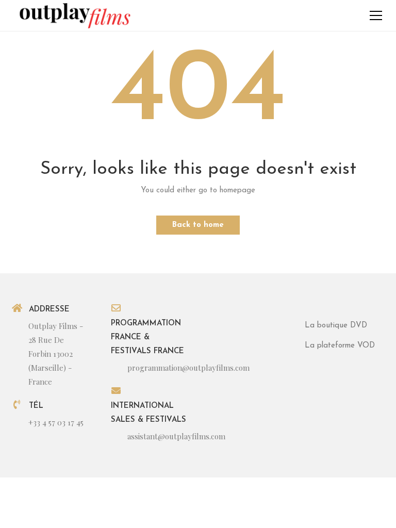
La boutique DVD (336, 325)
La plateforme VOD (340, 346)
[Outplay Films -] (74, 15)
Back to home (198, 225)
